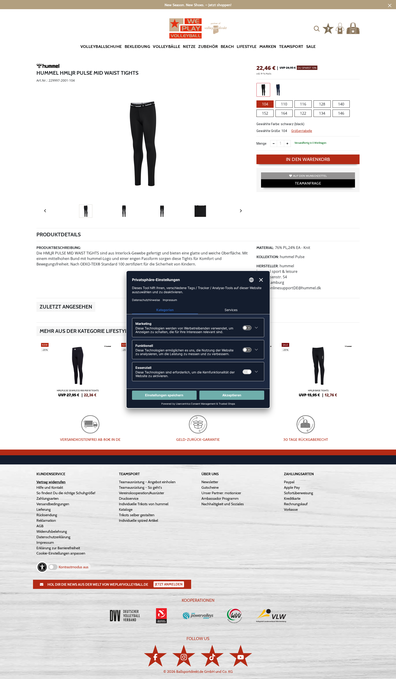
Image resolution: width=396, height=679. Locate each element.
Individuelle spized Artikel (138, 520)
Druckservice (128, 498)
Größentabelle (301, 131)
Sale (311, 46)
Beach (227, 46)
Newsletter (209, 482)
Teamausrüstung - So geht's (140, 487)
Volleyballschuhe (101, 46)
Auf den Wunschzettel (310, 175)
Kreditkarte (292, 498)
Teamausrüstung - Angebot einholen (147, 482)
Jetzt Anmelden (169, 584)
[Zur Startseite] (198, 28)
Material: (265, 248)
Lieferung (43, 509)
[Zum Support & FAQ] (328, 27)
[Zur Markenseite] (47, 66)
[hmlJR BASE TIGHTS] (318, 369)
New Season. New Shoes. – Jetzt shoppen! (198, 5)
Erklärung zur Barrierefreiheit (58, 548)
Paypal (289, 482)
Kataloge (125, 509)
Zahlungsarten (47, 498)
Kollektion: (267, 257)
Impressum (45, 542)
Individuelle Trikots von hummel (143, 504)
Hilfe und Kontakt (49, 487)
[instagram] (183, 656)
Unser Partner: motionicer (221, 493)
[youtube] (240, 656)
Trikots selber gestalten (136, 515)
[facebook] (155, 656)
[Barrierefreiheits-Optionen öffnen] (42, 567)
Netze (189, 46)
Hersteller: (267, 266)
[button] (316, 28)
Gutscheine (210, 487)
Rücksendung (46, 515)
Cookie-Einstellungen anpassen (60, 553)
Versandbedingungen (52, 504)
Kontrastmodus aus (73, 567)
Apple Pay (292, 487)
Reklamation (46, 520)
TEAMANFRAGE (308, 183)
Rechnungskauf (296, 504)
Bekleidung (137, 46)
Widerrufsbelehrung (51, 531)
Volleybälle (166, 46)
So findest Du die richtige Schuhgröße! (65, 493)
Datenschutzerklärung (53, 537)
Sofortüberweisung (298, 493)
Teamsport (291, 46)
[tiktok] (212, 656)
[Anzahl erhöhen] (287, 143)
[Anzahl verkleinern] (273, 143)
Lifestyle (247, 46)
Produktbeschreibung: (58, 248)
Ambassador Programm (220, 498)
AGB (40, 526)
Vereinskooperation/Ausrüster (141, 493)
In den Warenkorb (308, 159)
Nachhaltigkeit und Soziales (222, 504)
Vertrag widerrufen (51, 482)
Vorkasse (291, 509)
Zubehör (208, 46)
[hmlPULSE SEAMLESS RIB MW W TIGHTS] (78, 369)
